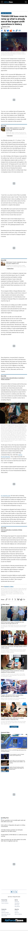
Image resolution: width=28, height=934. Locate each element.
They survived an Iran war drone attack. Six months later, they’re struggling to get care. (13, 840)
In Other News (5, 604)
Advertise (3, 910)
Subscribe (17, 901)
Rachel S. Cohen (6, 26)
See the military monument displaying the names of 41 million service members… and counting (17, 761)
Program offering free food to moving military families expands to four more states (12, 695)
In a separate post (5, 495)
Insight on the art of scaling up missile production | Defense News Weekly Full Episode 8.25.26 (16, 768)
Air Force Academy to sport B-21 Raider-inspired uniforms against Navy (16, 755)
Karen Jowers (10, 135)
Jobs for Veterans (18, 914)
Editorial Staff (4, 915)
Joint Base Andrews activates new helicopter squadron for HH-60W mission (12, 830)
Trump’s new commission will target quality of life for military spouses (14, 647)
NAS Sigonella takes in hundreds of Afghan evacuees (11, 530)
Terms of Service (4, 903)
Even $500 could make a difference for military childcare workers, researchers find (12, 718)
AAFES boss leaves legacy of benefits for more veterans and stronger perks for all (12, 622)
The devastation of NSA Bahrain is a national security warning (14, 835)
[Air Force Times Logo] (8, 1)
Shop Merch (17, 906)
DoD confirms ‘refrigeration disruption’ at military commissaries (13, 825)
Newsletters (17, 903)
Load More (14, 727)
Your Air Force (6, 13)
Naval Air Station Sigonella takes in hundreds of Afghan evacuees (12, 378)
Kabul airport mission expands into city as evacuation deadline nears (16, 262)
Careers (16, 910)
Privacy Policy (4, 901)
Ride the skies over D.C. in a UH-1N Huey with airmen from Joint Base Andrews (13, 750)
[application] (14, 741)
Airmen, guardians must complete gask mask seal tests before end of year (13, 820)
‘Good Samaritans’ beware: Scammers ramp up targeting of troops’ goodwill (12, 671)
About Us (17, 912)
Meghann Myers (10, 268)
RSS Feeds (17, 904)
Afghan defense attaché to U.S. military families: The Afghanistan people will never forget (15, 129)
